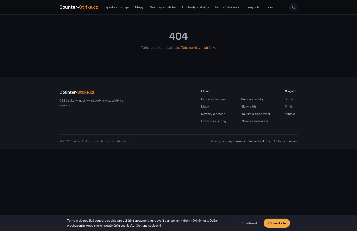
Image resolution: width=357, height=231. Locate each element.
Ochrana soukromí (148, 225)
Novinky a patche (163, 7)
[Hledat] (293, 7)
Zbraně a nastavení (254, 121)
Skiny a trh (253, 7)
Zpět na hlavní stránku (198, 47)
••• (270, 7)
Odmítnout (249, 223)
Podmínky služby (259, 141)
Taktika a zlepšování (255, 114)
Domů (289, 99)
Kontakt (290, 114)
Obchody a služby (195, 7)
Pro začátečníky (227, 7)
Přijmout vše (277, 223)
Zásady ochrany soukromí (228, 141)
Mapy (139, 7)
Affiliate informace (286, 141)
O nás (289, 106)
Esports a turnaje (116, 7)
